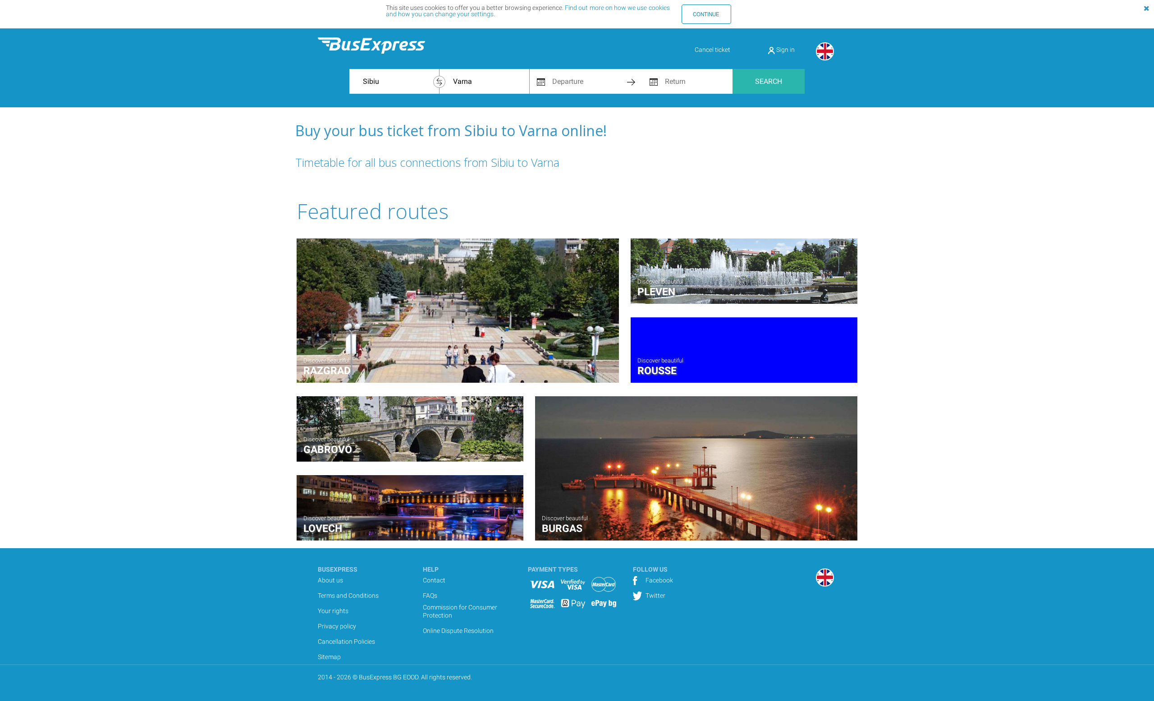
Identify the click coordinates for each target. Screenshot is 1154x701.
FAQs (430, 595)
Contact (434, 580)
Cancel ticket (712, 49)
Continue (706, 14)
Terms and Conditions (348, 595)
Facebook (658, 580)
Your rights (333, 610)
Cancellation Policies (346, 641)
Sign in (785, 49)
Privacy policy (337, 626)
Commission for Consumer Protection (460, 611)
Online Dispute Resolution (458, 630)
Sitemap (329, 656)
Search (768, 81)
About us (330, 580)
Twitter (654, 595)
